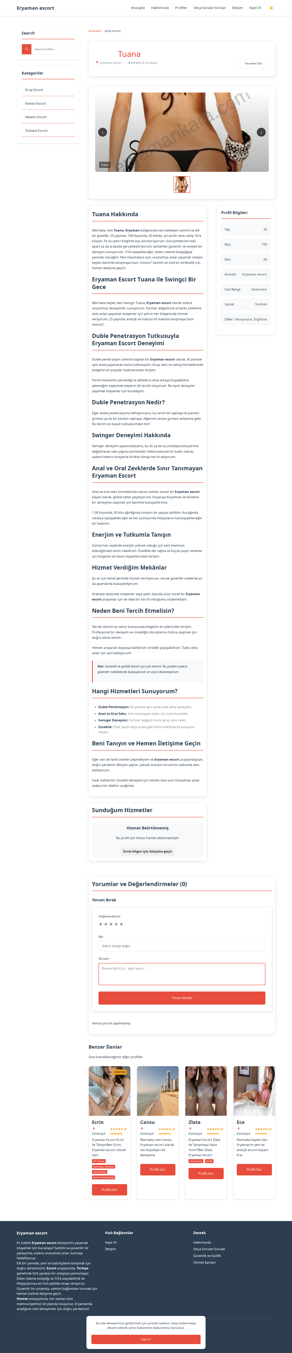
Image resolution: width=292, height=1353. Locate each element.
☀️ (271, 8)
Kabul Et (146, 1339)
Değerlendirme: (110, 916)
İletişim (237, 8)
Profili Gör (109, 1190)
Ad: (101, 936)
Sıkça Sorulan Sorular (210, 8)
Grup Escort (34, 90)
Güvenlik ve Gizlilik (207, 1256)
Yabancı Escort (36, 117)
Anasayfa (138, 8)
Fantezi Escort (35, 103)
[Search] (26, 49)
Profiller (181, 8)
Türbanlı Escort (36, 130)
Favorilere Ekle (253, 63)
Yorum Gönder (182, 998)
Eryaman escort (35, 8)
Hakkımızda (160, 8)
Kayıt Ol (255, 8)
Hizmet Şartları (204, 1262)
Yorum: (104, 958)
